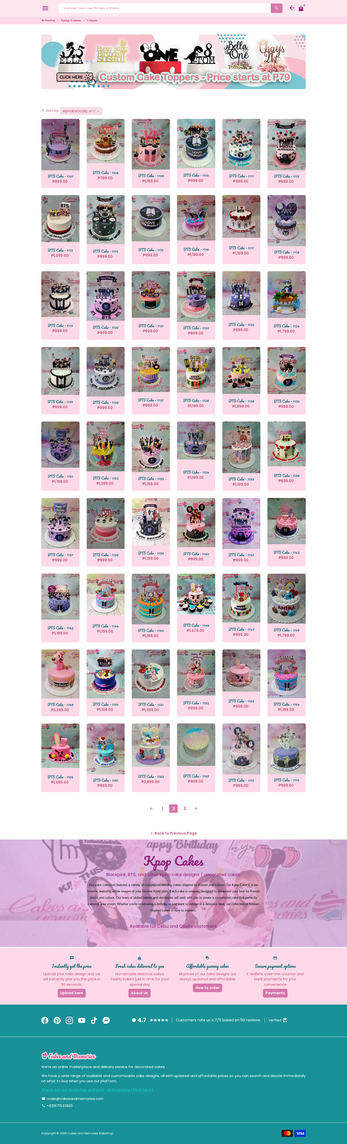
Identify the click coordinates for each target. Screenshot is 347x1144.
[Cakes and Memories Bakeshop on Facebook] (44, 1021)
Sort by (49, 110)
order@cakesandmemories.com (73, 1098)
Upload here (71, 992)
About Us (139, 992)
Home (48, 20)
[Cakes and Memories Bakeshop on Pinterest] (57, 1021)
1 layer (92, 20)
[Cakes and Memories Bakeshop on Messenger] (106, 1021)
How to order (207, 987)
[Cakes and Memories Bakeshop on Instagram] (69, 1021)
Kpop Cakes (71, 20)
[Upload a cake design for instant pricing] (173, 61)
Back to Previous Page (173, 833)
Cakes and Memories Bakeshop (90, 1133)
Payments (275, 992)
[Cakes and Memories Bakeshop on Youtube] (81, 1021)
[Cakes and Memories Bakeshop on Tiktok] (93, 1021)
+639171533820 (57, 1105)
